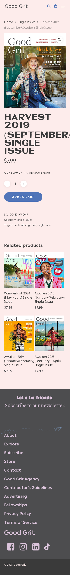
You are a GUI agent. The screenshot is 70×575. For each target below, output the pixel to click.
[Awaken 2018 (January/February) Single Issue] (49, 270)
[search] (48, 4)
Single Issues (26, 22)
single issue (44, 225)
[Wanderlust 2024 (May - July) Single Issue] (19, 270)
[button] (63, 4)
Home (8, 22)
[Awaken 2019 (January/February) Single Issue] (19, 333)
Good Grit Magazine (23, 225)
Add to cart (23, 197)
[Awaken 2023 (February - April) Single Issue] (49, 333)
